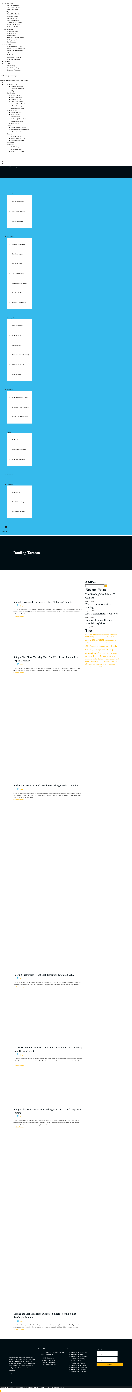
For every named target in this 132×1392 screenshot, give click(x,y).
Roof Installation (8, 3)
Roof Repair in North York (78, 1371)
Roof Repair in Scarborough (79, 1367)
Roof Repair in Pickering (78, 1358)
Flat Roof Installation (13, 5)
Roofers (108, 646)
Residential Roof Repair (14, 27)
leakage (113, 636)
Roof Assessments (12, 31)
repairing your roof (102, 642)
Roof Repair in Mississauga (79, 1352)
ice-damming (96, 636)
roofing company (100, 650)
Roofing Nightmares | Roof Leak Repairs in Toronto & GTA (43, 974)
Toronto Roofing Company (109, 664)
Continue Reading (18, 616)
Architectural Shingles (91, 634)
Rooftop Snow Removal (14, 57)
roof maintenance (108, 659)
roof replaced (101, 661)
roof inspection (110, 656)
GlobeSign (62, 1387)
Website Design (38, 1387)
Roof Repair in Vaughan (78, 1363)
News (21, 606)
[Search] (105, 585)
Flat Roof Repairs (12, 18)
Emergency (7, 61)
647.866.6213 (47, 1362)
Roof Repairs (7, 12)
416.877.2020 (55, 1362)
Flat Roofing (89, 637)
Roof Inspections (8, 29)
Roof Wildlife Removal (13, 59)
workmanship (95, 667)
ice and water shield (105, 636)
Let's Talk (4, 531)
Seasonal (6, 53)
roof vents (106, 661)
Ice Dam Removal (12, 55)
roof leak (92, 659)
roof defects (99, 646)
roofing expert (114, 653)
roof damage (93, 646)
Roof (88, 645)
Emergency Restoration (13, 70)
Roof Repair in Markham (78, 1354)
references (92, 642)
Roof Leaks (98, 659)
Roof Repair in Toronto (77, 1361)
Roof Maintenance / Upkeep (15, 46)
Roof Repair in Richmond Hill (79, 1356)
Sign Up (109, 1364)
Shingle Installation (12, 9)
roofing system (89, 656)
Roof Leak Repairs (12, 16)
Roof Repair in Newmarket (78, 1365)
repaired (96, 642)
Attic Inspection (11, 35)
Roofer (103, 646)
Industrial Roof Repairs (13, 25)
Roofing (114, 646)
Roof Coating (11, 65)
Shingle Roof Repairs (13, 20)
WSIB (100, 667)
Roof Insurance (11, 42)
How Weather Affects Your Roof (101, 613)
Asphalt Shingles (100, 634)
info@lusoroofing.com (12, 76)
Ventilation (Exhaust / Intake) (15, 37)
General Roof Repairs (13, 14)
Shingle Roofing (114, 661)
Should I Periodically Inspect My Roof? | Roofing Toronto (42, 601)
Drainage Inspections (13, 40)
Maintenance (7, 44)
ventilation (88, 667)
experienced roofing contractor (110, 634)
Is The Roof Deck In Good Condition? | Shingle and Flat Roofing (46, 785)
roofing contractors (102, 653)
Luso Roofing (97, 639)
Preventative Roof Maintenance (16, 48)
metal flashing (108, 640)
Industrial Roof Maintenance (15, 50)
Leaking (87, 640)
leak (111, 636)
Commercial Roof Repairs (14, 22)
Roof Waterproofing (13, 68)
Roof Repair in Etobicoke (78, 1369)
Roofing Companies (90, 650)
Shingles (88, 664)
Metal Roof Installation (13, 7)
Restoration (7, 63)
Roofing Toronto (99, 656)
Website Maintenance (51, 1387)
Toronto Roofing (97, 664)
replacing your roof (111, 642)
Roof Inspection (11, 33)
